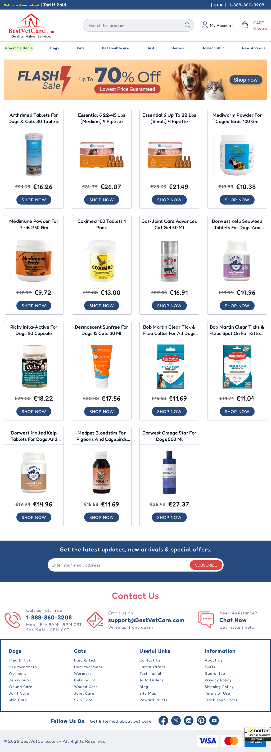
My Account (221, 25)
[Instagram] (188, 721)
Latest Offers (152, 666)
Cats (81, 48)
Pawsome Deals (19, 48)
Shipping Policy (219, 686)
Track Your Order (221, 699)
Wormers (17, 673)
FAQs (210, 666)
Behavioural (20, 680)
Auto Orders (151, 680)
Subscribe (206, 565)
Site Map (147, 693)
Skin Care (18, 699)
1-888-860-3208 (246, 4)
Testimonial (150, 673)
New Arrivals (254, 48)
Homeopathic (213, 48)
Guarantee (215, 673)
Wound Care (21, 686)
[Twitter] (176, 721)
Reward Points (153, 699)
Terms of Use (217, 693)
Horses (177, 48)
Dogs (54, 48)
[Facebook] (163, 721)
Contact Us (150, 660)
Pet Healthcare (115, 48)
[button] (258, 734)
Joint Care (19, 693)
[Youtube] (214, 721)
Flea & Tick (20, 660)
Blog (143, 686)
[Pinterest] (201, 721)
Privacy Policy (218, 680)
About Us (214, 660)
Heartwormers (23, 666)
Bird (150, 48)
